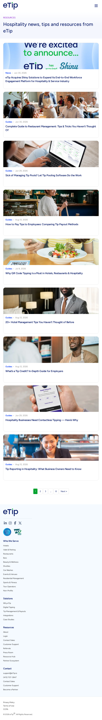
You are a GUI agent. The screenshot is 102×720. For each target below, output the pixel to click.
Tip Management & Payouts (14, 611)
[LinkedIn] (5, 523)
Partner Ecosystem (11, 661)
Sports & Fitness (10, 582)
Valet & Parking (9, 550)
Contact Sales (9, 640)
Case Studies (8, 619)
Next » (64, 491)
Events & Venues (10, 574)
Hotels (6, 546)
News (8, 73)
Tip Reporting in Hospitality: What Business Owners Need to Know (43, 469)
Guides (8, 122)
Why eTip (7, 603)
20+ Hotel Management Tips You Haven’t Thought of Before (39, 322)
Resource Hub (9, 656)
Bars (5, 558)
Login (5, 636)
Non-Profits (8, 591)
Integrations (8, 615)
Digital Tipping (9, 607)
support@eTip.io (10, 673)
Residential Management (13, 578)
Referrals (7, 648)
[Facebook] (15, 523)
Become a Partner (10, 689)
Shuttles (6, 566)
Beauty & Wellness (10, 562)
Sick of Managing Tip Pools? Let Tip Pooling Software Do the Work (43, 175)
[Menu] (96, 6)
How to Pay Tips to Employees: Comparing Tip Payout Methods (41, 224)
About (5, 632)
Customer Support (11, 644)
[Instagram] (10, 523)
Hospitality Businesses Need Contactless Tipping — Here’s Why (42, 420)
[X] (20, 523)
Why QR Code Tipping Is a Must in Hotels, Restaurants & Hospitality (44, 273)
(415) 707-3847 (10, 677)
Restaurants (8, 554)
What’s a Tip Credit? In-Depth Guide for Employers (34, 371)
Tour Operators (9, 586)
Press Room (8, 652)
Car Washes (8, 570)
